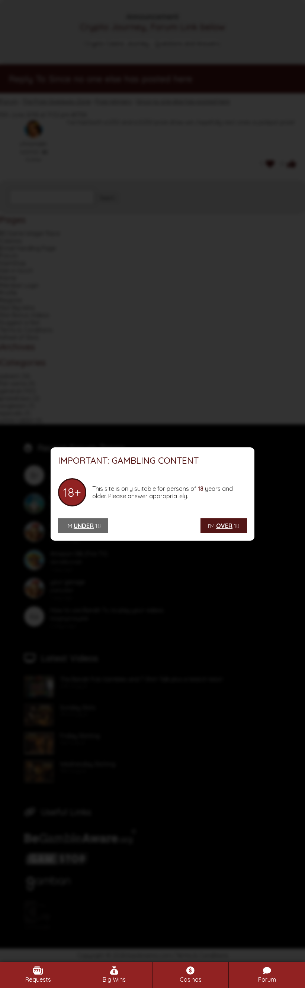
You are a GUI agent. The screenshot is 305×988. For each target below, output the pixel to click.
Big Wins (114, 979)
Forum (267, 979)
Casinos (191, 979)
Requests (38, 979)
